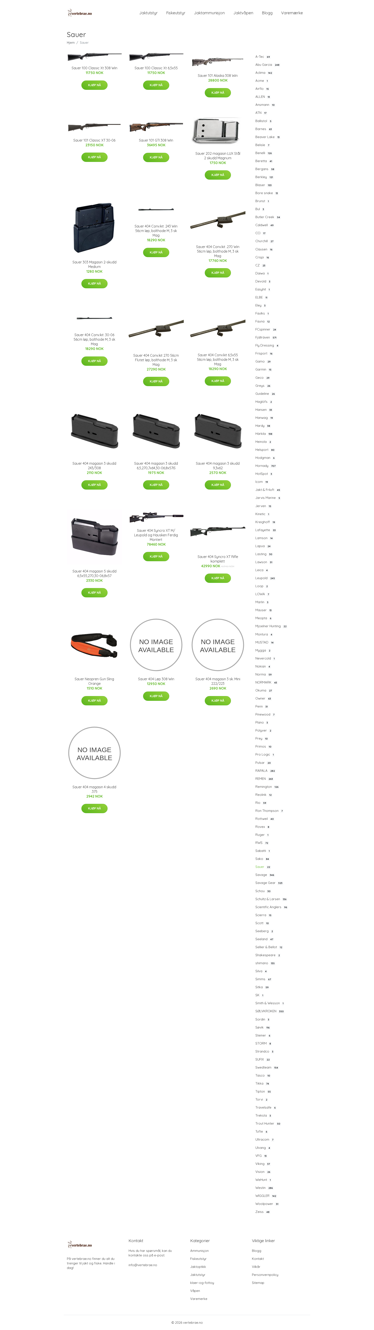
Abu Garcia (267, 65)
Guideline (265, 394)
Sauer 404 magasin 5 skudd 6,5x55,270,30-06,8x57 (94, 573)
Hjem (71, 42)
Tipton (263, 1091)
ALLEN (262, 97)
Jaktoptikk (198, 1267)
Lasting (263, 554)
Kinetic (262, 514)
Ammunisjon (199, 1251)
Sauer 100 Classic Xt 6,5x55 (156, 68)
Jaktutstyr (148, 12)
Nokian (262, 666)
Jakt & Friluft (267, 490)
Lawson (263, 562)
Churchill (264, 241)
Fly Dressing (266, 345)
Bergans (264, 169)
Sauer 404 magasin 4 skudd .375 (94, 789)
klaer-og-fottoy (202, 1283)
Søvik (262, 1027)
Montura (263, 634)
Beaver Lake (267, 137)
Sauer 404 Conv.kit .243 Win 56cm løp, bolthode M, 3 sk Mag (156, 230)
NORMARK (266, 682)
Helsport (264, 450)
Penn (261, 706)
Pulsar (263, 763)
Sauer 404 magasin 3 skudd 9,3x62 (218, 465)
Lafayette (265, 530)
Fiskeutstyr (175, 12)
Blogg (267, 12)
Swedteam (266, 1067)
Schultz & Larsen (271, 899)
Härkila (263, 434)
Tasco (262, 1075)
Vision (262, 1172)
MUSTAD (264, 642)
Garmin (263, 369)
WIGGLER (265, 1196)
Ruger (261, 835)
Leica (261, 570)
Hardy (262, 426)
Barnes (263, 129)
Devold (262, 281)
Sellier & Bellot (268, 947)
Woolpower (266, 1204)
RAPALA (265, 771)
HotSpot (263, 474)
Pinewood (264, 714)
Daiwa (261, 273)
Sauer (262, 867)
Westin (264, 1188)
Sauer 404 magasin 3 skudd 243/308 (94, 465)
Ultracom (264, 1139)
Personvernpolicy (265, 1275)
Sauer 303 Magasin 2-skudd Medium (94, 264)
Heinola (263, 442)
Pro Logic (264, 754)
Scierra (263, 915)
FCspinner (265, 329)
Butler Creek (267, 217)
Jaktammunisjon (209, 12)
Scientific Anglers (271, 907)
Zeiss (262, 1212)
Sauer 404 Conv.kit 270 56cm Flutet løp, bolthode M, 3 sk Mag (156, 360)
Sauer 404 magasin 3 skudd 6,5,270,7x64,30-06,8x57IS (156, 465)
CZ (260, 265)
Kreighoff (265, 522)
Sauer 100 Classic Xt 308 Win (94, 68)
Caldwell (264, 225)
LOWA (262, 594)
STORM (263, 1043)
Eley (260, 305)
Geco (262, 378)
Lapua (263, 546)
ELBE (261, 297)
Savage (264, 875)
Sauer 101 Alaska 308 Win (218, 75)
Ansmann (265, 105)
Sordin (262, 1019)
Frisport (263, 353)
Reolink (263, 795)
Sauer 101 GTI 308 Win (156, 140)
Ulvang (262, 1148)
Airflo (262, 89)
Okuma (263, 690)
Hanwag (264, 418)
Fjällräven (265, 337)
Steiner (262, 1035)
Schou (263, 891)
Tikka (262, 1083)
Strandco (264, 1051)
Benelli (263, 153)
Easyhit (262, 289)
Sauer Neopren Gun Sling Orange (94, 681)
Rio (260, 803)
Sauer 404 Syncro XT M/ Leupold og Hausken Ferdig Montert (156, 535)
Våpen (195, 1291)
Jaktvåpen (243, 12)
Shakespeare (267, 955)
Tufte (261, 1131)
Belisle (262, 145)
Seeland (264, 939)
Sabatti (262, 851)
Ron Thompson (269, 811)
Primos (263, 746)
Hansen (263, 410)
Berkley (264, 177)
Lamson (264, 538)
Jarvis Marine (267, 498)
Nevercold (265, 658)
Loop (261, 586)
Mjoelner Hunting (271, 626)
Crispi (262, 257)
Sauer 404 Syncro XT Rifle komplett (218, 559)
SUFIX (262, 1059)
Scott (262, 923)
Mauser (263, 610)
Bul (259, 209)
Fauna (262, 321)
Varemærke (292, 12)
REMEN (264, 779)
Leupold (265, 578)
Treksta (263, 1115)
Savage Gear (268, 883)
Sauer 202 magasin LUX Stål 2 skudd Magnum (217, 155)
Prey (261, 738)
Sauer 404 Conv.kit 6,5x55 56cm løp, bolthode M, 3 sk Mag (218, 359)
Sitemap (258, 1283)
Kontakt (258, 1259)
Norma (263, 674)
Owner (263, 698)
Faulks (262, 313)
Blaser (263, 185)
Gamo (263, 361)
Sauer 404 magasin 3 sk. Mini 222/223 (217, 681)
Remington (267, 787)
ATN (260, 113)
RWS (261, 843)
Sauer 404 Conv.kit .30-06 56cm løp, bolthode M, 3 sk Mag (94, 339)
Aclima (263, 73)
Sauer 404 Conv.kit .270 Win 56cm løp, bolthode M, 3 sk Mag (217, 251)
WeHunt (263, 1180)
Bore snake (266, 193)
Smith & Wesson (269, 1003)
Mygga (262, 650)
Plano (261, 722)
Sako (262, 859)
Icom (261, 482)
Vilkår (256, 1267)
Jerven (263, 506)
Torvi (261, 1099)
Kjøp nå (94, 85)
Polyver (263, 730)
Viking (262, 1164)
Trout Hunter (267, 1123)
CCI (260, 233)
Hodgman (265, 458)
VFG (261, 1156)
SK (259, 995)
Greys (262, 386)
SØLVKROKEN (269, 1011)
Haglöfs (263, 402)
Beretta (263, 161)
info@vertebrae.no (143, 1265)
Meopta (263, 618)
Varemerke (198, 1299)
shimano (265, 963)
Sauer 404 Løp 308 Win (156, 679)
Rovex (262, 827)
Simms (263, 979)
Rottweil (264, 819)
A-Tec (262, 57)
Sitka (262, 987)
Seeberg (264, 931)
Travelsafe (265, 1107)
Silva (261, 971)
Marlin (261, 602)
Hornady (265, 466)
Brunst (262, 201)
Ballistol (263, 121)
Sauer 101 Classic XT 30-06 (94, 140)
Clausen (263, 249)
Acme (261, 81)
